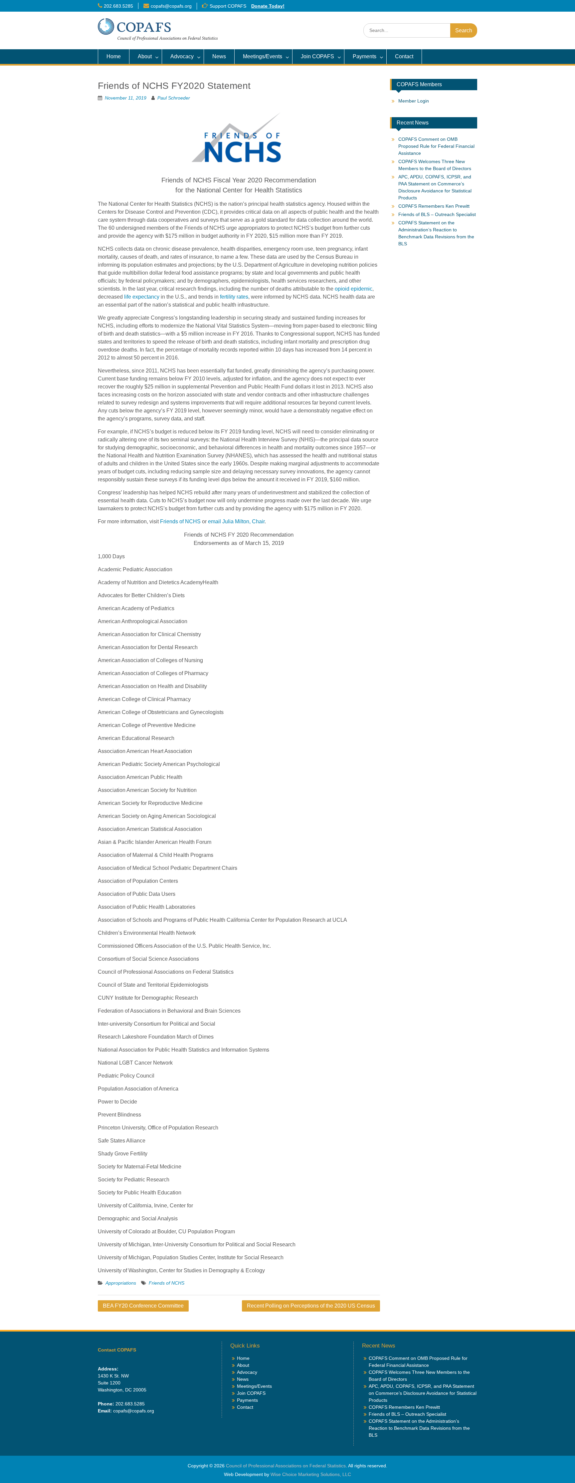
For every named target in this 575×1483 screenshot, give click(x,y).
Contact (404, 56)
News (219, 56)
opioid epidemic (353, 289)
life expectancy (141, 297)
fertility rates (234, 297)
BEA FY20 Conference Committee (143, 1306)
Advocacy (182, 56)
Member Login (413, 101)
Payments (364, 56)
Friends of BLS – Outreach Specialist (437, 214)
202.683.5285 (118, 6)
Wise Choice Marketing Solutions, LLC (311, 1474)
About (145, 56)
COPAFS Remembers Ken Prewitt (434, 206)
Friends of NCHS (180, 521)
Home (113, 56)
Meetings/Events (262, 56)
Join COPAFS (317, 56)
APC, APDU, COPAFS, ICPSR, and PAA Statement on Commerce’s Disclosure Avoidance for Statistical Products (423, 1393)
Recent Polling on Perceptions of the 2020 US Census (311, 1306)
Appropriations (120, 1283)
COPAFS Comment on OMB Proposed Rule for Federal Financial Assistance (436, 146)
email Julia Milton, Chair (236, 521)
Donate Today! (268, 6)
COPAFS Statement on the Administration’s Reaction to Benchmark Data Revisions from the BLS (419, 1428)
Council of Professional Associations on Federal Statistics (286, 1465)
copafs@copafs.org (171, 6)
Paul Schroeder (173, 98)
